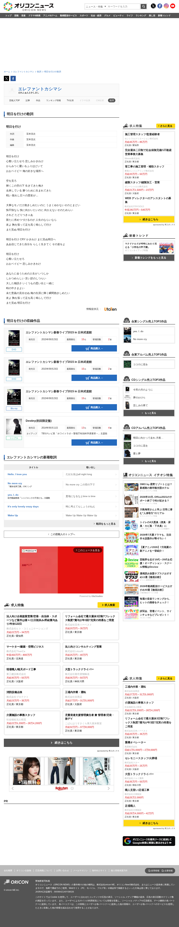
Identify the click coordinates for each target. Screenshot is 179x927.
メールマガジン (80, 870)
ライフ (130, 15)
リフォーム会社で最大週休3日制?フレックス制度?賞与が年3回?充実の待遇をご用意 (148, 722)
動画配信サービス (68, 15)
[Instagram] (166, 5)
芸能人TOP (14, 100)
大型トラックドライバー (139, 774)
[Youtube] (172, 5)
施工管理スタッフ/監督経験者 (142, 134)
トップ (8, 15)
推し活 (152, 15)
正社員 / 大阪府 (21, 675)
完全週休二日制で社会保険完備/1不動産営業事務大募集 (148, 152)
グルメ (107, 15)
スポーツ (84, 15)
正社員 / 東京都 (90, 624)
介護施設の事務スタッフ (139, 702)
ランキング (141, 15)
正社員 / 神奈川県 (79, 675)
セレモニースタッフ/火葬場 (141, 758)
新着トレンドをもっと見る (150, 257)
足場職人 (130, 805)
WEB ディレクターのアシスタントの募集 (148, 200)
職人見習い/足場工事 (137, 789)
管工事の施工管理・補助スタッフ (144, 166)
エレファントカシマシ (40, 88)
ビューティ (118, 15)
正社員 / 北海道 (25, 652)
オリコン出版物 (23, 870)
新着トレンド (164, 15)
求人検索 (110, 604)
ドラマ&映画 (34, 15)
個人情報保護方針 (119, 870)
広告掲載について (43, 870)
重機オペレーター (135, 742)
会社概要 (8, 870)
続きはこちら (64, 742)
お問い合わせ (62, 870)
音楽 (23, 15)
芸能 (16, 15)
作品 (38, 100)
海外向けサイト (99, 870)
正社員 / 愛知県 (32, 626)
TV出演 (70, 100)
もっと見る (150, 413)
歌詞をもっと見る (106, 523)
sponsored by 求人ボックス (108, 751)
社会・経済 (96, 15)
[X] (153, 5)
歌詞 (112, 100)
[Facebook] (159, 5)
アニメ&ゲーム (50, 15)
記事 (28, 100)
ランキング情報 (53, 100)
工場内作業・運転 (135, 686)
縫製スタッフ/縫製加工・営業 (142, 182)
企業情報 (168, 870)
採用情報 (155, 870)
